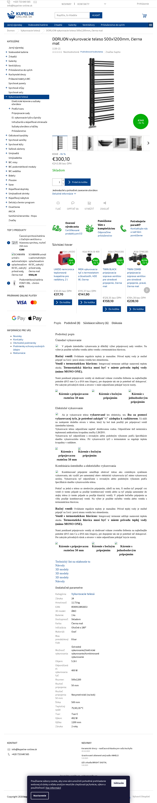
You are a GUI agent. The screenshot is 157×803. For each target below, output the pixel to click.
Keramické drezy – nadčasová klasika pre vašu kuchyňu (107, 748)
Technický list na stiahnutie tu (72, 561)
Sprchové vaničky (17, 140)
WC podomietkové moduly (22, 166)
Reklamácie (19, 353)
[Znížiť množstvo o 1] (63, 184)
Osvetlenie (14, 207)
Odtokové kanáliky (18, 135)
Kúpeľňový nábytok (19, 198)
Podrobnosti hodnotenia (91, 52)
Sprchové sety (16, 92)
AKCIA (12, 211)
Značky (12, 220)
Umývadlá (14, 153)
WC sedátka (15, 171)
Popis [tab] (57, 323)
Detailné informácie (62, 193)
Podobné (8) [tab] (72, 323)
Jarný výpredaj (16, 47)
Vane (11, 184)
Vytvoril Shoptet (141, 796)
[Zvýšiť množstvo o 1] (63, 180)
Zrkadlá (13, 56)
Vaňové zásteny (17, 149)
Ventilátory (15, 65)
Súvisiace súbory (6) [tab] (96, 323)
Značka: (113, 52)
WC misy (13, 162)
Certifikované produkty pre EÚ (73, 232)
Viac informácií (53, 788)
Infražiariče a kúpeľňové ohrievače (29, 122)
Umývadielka (15, 158)
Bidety (12, 175)
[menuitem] (14, 24)
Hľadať (96, 15)
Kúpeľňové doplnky (19, 189)
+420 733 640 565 (20, 754)
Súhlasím (119, 783)
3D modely (62, 569)
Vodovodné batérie (18, 52)
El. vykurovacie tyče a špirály (26, 117)
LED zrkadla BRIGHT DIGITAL (94, 762)
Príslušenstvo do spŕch (20, 70)
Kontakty (83, 4)
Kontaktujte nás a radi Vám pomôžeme (139, 232)
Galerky (13, 61)
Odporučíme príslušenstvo (105, 234)
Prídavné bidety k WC (19, 79)
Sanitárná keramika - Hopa (23, 216)
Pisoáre (13, 180)
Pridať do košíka (79, 182)
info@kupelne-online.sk (24, 749)
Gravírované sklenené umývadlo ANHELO (100, 755)
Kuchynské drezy (17, 74)
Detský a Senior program (21, 202)
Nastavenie (39, 795)
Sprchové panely (17, 83)
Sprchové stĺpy (16, 88)
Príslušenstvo (19, 131)
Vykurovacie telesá (18, 97)
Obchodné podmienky (24, 343)
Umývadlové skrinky (19, 193)
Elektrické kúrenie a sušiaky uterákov (26, 103)
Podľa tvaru (18, 108)
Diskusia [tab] (117, 323)
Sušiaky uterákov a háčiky (25, 126)
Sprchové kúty (16, 144)
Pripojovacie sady (21, 113)
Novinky (66, 4)
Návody (60, 565)
